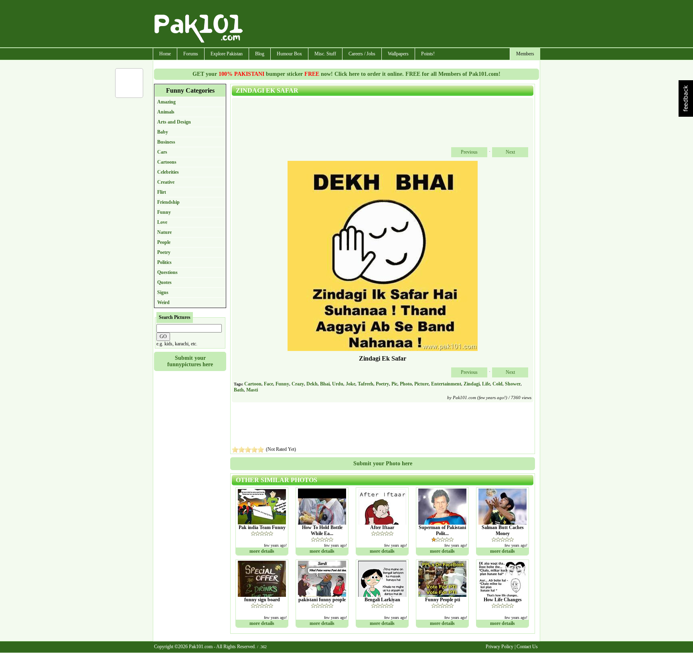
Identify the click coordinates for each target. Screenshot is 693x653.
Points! (428, 54)
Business (166, 142)
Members (525, 54)
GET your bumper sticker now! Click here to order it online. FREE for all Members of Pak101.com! (346, 74)
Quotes (164, 282)
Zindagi (472, 384)
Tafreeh (365, 384)
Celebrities (168, 172)
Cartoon (252, 384)
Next (510, 152)
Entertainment (446, 384)
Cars (162, 152)
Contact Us (527, 646)
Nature (164, 232)
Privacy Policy (499, 646)
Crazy (298, 384)
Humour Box (289, 54)
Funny (164, 212)
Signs (162, 292)
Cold (497, 384)
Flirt (161, 192)
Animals (165, 112)
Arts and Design (174, 122)
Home (165, 54)
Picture (421, 384)
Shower (513, 384)
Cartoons (166, 162)
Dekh (312, 384)
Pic (394, 384)
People (163, 242)
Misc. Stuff (325, 54)
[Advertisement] (392, 24)
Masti (252, 390)
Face (268, 384)
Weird (163, 302)
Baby (162, 132)
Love (162, 222)
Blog (259, 54)
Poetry (163, 252)
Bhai (325, 384)
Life (486, 384)
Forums (190, 54)
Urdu (337, 384)
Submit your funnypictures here (190, 361)
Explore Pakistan (227, 54)
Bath (239, 390)
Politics (164, 262)
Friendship (168, 202)
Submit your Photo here (382, 463)
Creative (165, 182)
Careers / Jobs (362, 54)
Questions (167, 272)
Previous (469, 152)
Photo (406, 384)
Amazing (166, 102)
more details (261, 551)
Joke (350, 384)
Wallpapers (398, 54)
